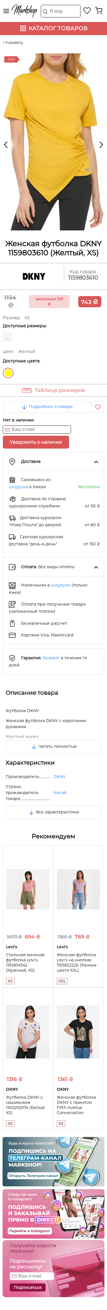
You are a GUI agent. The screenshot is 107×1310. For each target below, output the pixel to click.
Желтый (8, 373)
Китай (60, 792)
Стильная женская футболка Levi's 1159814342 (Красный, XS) (25, 962)
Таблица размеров (60, 390)
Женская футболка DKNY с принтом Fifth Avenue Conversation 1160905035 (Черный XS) (78, 1110)
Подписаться (27, 1287)
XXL (62, 981)
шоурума (18, 486)
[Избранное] (87, 10)
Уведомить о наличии (36, 442)
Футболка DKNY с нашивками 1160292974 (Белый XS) (25, 1105)
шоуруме (60, 585)
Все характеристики (57, 812)
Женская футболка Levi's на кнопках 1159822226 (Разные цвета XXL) (77, 962)
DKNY (60, 776)
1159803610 (83, 277)
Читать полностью (57, 746)
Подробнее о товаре (50, 406)
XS (10, 981)
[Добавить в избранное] (98, 407)
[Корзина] (98, 10)
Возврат (51, 657)
